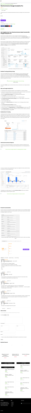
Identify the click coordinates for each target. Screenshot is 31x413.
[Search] (30, 1)
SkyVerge (2, 22)
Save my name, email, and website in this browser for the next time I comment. (14, 337)
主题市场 (12, 403)
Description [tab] (2, 28)
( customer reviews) (4, 9)
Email (2, 334)
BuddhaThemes (7, 395)
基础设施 (12, 402)
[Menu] (1, 1)
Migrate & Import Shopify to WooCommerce (5, 355)
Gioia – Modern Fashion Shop (9, 386)
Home (2, 3)
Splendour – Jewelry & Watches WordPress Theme (9, 375)
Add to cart (3, 20)
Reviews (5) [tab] (2, 29)
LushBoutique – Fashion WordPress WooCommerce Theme (9, 392)
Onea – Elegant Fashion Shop (24, 377)
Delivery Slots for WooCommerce (15, 355)
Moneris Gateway (25, 354)
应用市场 (12, 404)
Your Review (3, 323)
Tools (4, 3)
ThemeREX (6, 377)
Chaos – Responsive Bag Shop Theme (9, 370)
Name (2, 331)
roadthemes (6, 372)
